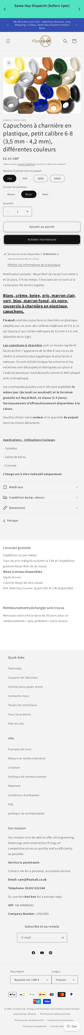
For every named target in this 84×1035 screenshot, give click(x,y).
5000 (57, 178)
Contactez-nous (18, 696)
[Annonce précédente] (7, 24)
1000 (41, 178)
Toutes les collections (22, 705)
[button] (8, 41)
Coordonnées (58, 1026)
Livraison (14, 767)
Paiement (14, 786)
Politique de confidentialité (29, 1020)
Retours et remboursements (27, 758)
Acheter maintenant (42, 239)
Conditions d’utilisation (61, 1020)
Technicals (15, 668)
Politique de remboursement (27, 776)
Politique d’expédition (35, 1026)
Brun (28, 194)
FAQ (10, 804)
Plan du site (16, 723)
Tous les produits (19, 714)
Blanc (13, 195)
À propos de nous (20, 749)
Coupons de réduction (23, 677)
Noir (47, 195)
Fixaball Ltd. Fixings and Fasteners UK (33, 1008)
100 (9, 178)
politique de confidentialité (26, 813)
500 (27, 179)
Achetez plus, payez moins (25, 687)
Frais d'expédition (26, 164)
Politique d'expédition (18, 597)
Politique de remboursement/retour (27, 629)
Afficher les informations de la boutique (34, 265)
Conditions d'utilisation (23, 795)
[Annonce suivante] (76, 24)
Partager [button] (12, 520)
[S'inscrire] (62, 937)
